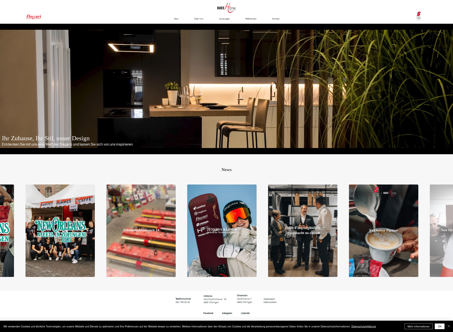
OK (439, 326)
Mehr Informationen (419, 326)
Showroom (242, 295)
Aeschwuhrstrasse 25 (214, 299)
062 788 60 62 (183, 302)
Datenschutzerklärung (363, 326)
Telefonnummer (183, 298)
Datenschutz (270, 302)
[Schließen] (449, 326)
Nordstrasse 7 (244, 298)
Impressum (269, 299)
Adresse (207, 295)
